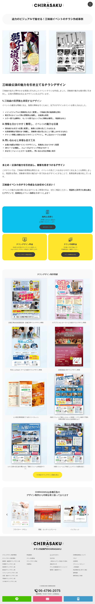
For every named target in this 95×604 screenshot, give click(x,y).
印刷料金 (29, 564)
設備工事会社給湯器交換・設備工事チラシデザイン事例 (26, 322)
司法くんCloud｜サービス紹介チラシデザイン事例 (26, 370)
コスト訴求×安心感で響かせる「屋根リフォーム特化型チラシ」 (25, 467)
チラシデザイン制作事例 (8, 558)
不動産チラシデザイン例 (8, 578)
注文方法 (52, 558)
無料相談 (75, 572)
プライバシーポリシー (79, 564)
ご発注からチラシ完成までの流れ (58, 561)
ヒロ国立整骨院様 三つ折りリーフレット (26, 417)
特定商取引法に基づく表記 (80, 569)
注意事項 (75, 561)
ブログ (75, 558)
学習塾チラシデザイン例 (8, 564)
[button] (7, 514)
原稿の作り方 (53, 564)
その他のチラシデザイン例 (9, 581)
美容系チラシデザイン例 (8, 567)
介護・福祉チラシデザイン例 (9, 575)
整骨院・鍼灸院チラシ (56, 569)
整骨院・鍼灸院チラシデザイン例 (11, 561)
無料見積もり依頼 (77, 575)
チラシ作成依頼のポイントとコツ (58, 567)
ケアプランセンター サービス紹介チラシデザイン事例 (69, 322)
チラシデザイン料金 (32, 561)
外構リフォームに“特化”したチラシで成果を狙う (69, 466)
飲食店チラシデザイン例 (8, 569)
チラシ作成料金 (31, 558)
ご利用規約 (76, 567)
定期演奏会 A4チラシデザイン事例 (69, 370)
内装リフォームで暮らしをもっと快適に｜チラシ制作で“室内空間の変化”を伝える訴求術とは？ (69, 418)
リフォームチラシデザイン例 (9, 572)
